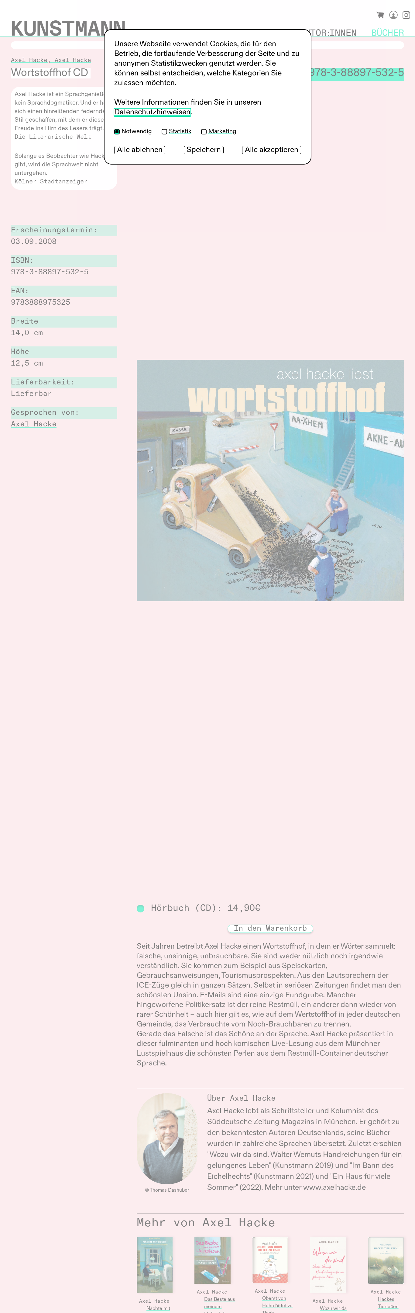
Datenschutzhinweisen (152, 112)
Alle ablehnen (140, 150)
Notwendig (137, 132)
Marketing (222, 132)
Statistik (180, 132)
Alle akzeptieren (271, 150)
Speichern (204, 150)
